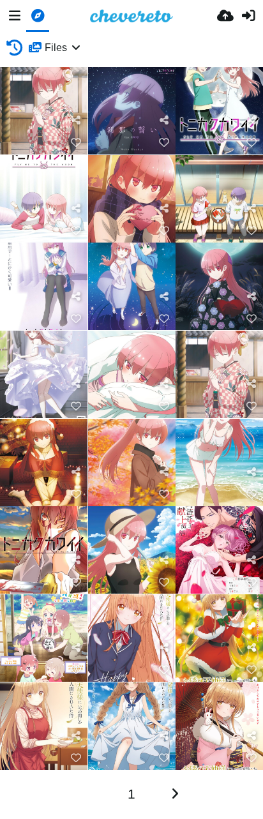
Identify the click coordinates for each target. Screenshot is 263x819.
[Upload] (225, 16)
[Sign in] (248, 16)
